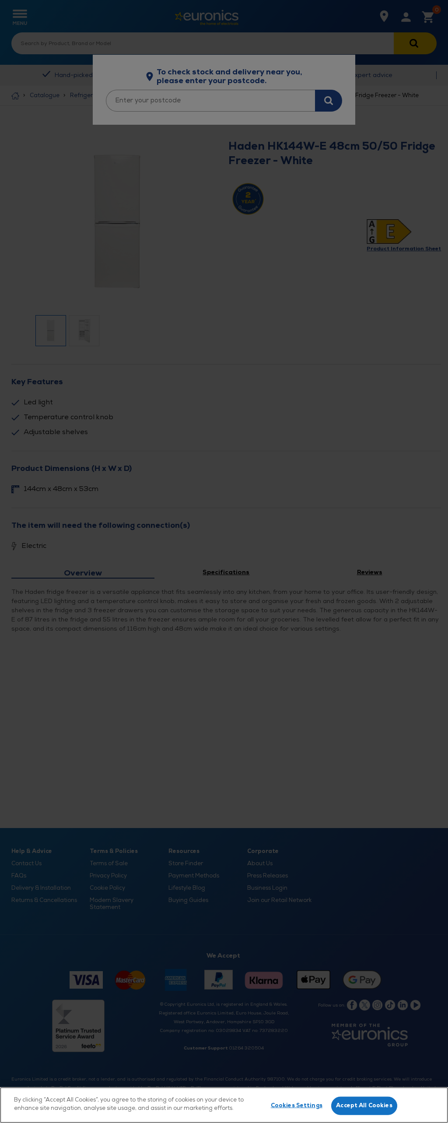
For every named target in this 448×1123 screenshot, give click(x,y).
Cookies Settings (296, 1105)
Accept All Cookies (364, 1105)
